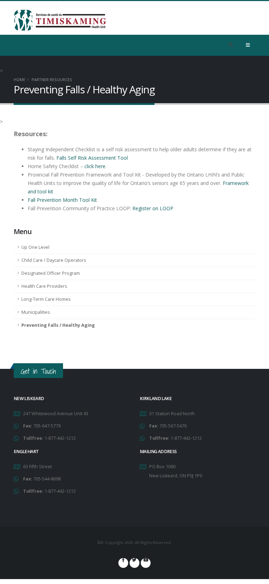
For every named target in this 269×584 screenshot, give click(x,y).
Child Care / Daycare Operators (53, 260)
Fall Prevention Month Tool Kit (62, 200)
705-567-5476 (173, 426)
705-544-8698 (47, 479)
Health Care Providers (44, 286)
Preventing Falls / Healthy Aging (58, 325)
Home (19, 79)
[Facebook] (123, 563)
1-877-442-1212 (60, 438)
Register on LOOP (152, 208)
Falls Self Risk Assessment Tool (92, 157)
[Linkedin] (146, 563)
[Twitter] (134, 563)
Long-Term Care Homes (46, 299)
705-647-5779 (47, 426)
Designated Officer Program (50, 273)
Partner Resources (52, 79)
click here (94, 166)
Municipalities (35, 312)
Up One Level (35, 247)
